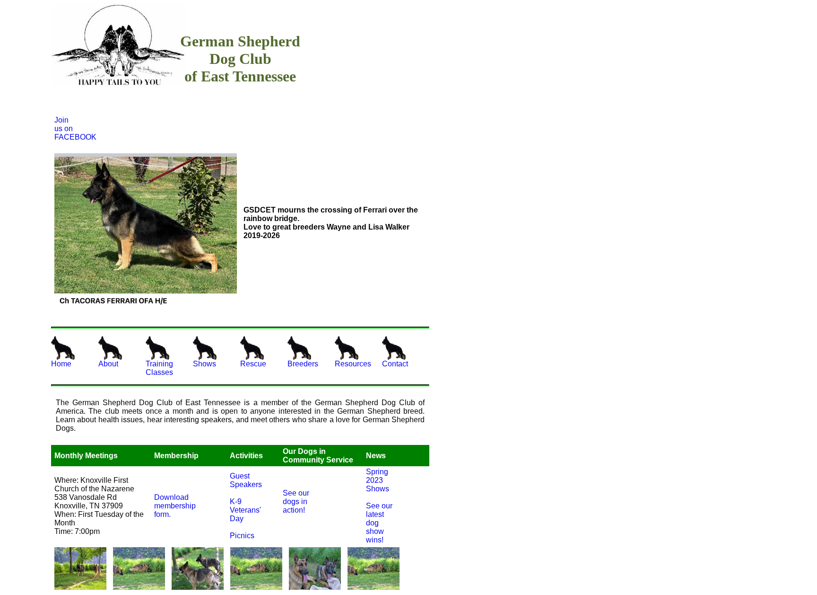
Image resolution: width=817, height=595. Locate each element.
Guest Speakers (241, 480)
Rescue (253, 364)
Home (61, 364)
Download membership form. (171, 505)
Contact (395, 364)
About (108, 364)
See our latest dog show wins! (379, 523)
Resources (353, 364)
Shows (204, 364)
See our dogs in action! (296, 501)
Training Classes (159, 368)
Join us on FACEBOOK (65, 128)
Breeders (302, 364)
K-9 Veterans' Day (241, 510)
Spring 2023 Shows (377, 480)
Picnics (241, 536)
